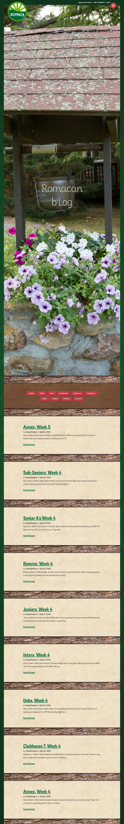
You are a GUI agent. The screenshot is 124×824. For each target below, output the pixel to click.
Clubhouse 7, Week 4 (42, 746)
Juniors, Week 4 (37, 609)
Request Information (85, 2)
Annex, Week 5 (36, 427)
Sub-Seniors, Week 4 (42, 473)
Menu (108, 2)
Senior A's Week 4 (39, 518)
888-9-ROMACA (99, 2)
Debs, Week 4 (35, 700)
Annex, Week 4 (36, 792)
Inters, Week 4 (36, 655)
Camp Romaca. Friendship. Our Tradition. (16, 5)
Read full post (29, 444)
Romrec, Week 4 (38, 564)
